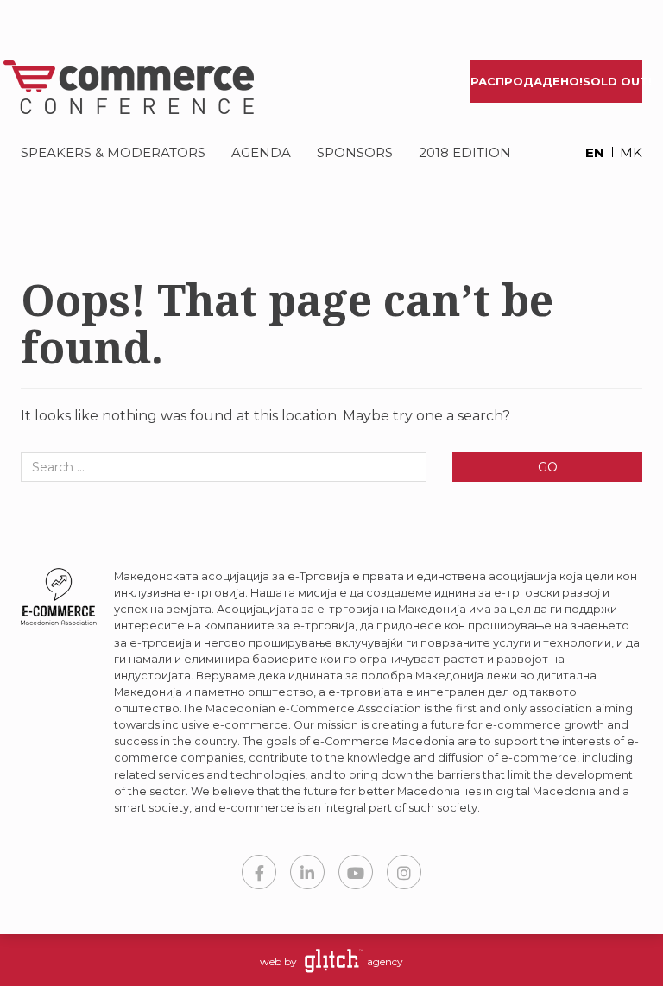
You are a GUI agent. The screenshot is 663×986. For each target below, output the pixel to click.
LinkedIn (307, 872)
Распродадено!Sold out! (556, 81)
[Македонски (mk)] (625, 154)
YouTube (355, 872)
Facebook (259, 872)
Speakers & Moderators (113, 152)
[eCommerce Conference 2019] (131, 87)
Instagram (404, 872)
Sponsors (355, 152)
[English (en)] (587, 154)
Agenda (261, 152)
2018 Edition (465, 152)
